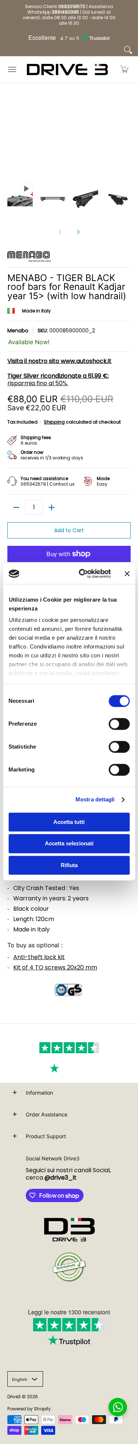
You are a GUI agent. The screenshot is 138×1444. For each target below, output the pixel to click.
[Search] (128, 50)
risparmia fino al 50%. (58, 379)
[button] (124, 70)
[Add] (51, 507)
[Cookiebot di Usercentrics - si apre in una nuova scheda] (82, 573)
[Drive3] (67, 69)
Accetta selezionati (69, 844)
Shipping (54, 422)
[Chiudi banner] (127, 573)
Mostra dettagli (95, 799)
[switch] (119, 724)
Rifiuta (69, 865)
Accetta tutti (69, 822)
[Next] (78, 232)
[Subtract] (16, 507)
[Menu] (11, 70)
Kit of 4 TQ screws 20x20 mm (55, 967)
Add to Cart (69, 530)
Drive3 (14, 1396)
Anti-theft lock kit (39, 957)
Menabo (17, 330)
